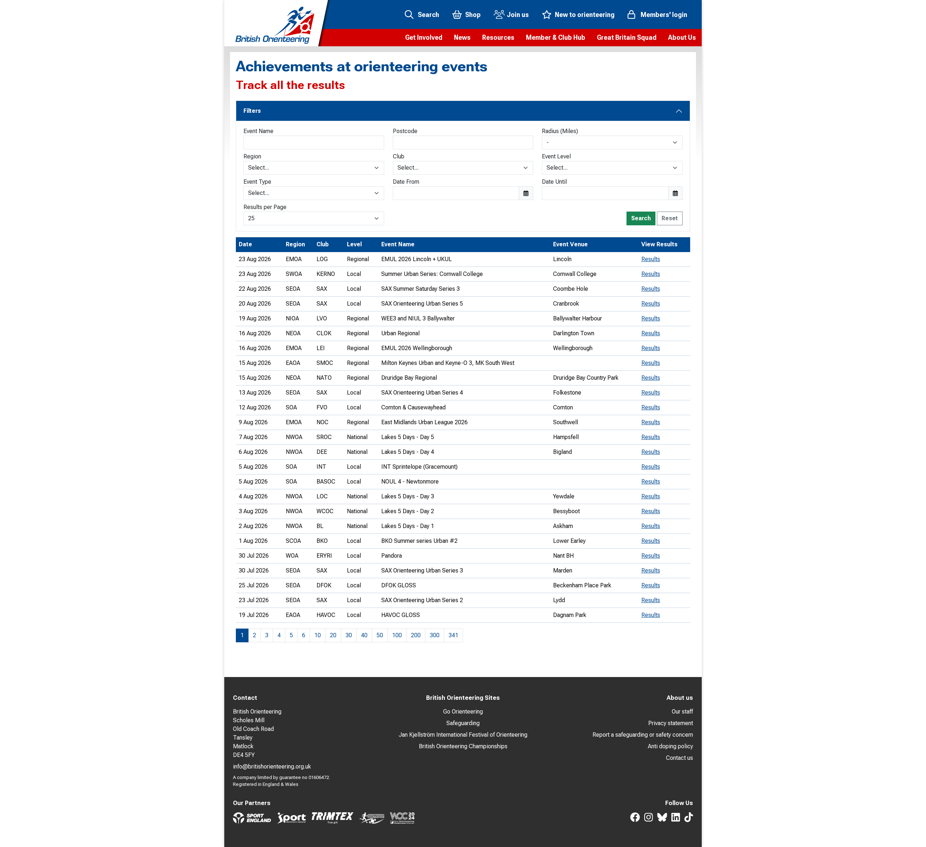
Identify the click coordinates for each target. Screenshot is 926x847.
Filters (252, 110)
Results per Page (264, 207)
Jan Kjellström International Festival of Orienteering (463, 734)
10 (317, 635)
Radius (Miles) (560, 131)
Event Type (257, 181)
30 (348, 635)
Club (398, 156)
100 (397, 635)
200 (416, 635)
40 (364, 635)
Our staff (682, 711)
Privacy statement (670, 723)
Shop (473, 14)
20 (333, 635)
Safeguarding (463, 723)
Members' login (664, 14)
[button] (423, 37)
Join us (518, 14)
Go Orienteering (463, 711)
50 (380, 635)
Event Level (556, 156)
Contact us (679, 757)
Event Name (258, 131)
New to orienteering (585, 14)
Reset (670, 218)
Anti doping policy (670, 746)
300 (434, 635)
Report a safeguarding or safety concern (642, 734)
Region (252, 156)
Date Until (554, 181)
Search (428, 14)
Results (650, 259)
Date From (406, 181)
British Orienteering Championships (463, 746)
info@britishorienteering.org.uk (272, 766)
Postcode (405, 131)
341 (453, 635)
